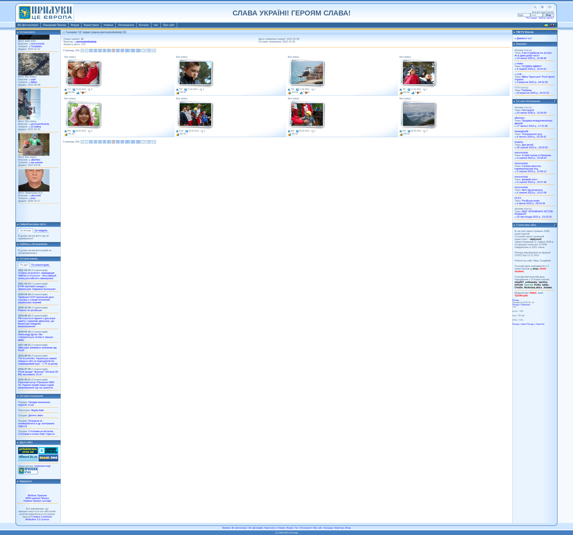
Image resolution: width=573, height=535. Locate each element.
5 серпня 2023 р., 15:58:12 (531, 171)
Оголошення (126, 25)
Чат (156, 25)
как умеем (37, 152)
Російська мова (530, 200)
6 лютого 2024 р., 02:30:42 (531, 136)
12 (138, 50)
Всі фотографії (256, 528)
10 (127, 50)
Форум (75, 25)
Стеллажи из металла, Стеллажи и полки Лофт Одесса (36, 432)
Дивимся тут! (524, 38)
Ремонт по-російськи (30, 310)
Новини (108, 25)
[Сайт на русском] (552, 26)
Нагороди (328, 528)
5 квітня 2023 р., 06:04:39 (531, 203)
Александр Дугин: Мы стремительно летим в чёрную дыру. (35, 337)
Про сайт (169, 25)
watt (33, 69)
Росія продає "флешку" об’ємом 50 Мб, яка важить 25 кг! (38, 373)
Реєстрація (531, 18)
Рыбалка (527, 90)
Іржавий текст (529, 179)
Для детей (527, 144)
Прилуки (226, 528)
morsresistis (521, 152)
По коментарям (40, 264)
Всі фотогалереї (28, 25)
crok (519, 74)
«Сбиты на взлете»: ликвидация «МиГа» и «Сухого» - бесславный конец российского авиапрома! (37, 276)
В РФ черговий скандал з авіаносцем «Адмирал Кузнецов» (37, 287)
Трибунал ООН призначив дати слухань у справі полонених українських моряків (36, 300)
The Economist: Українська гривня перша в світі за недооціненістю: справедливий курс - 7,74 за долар (38, 361)
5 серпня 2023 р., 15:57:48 (531, 182)
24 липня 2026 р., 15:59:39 (531, 112)
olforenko (520, 118)
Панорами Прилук (54, 25)
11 (133, 50)
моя (33, 188)
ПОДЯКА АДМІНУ (532, 66)
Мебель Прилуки (37, 495)
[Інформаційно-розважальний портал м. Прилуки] (28, 473)
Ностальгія (528, 110)
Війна (34, 72)
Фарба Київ (37, 410)
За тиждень (40, 230)
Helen (520, 63)
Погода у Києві (519, 324)
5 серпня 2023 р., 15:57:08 (531, 192)
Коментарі (339, 528)
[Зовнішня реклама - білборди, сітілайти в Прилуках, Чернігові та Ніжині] (28, 460)
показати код (42, 466)
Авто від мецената (532, 190)
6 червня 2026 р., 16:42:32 (531, 69)
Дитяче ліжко (35, 415)
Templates (36, 36)
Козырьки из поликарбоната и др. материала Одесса (36, 423)
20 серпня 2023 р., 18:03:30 (532, 147)
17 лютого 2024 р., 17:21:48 (532, 126)
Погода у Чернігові (535, 324)
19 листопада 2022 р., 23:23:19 (534, 216)
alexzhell (36, 185)
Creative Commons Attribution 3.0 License (38, 518)
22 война (36, 116)
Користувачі (91, 25)
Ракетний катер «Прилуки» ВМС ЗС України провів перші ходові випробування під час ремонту (36, 385)
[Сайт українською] (546, 26)
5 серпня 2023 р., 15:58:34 (531, 158)
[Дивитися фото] (33, 64)
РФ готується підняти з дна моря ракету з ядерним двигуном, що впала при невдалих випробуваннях (36, 322)
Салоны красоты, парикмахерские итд (528, 167)
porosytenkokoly (40, 114)
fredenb (519, 142)
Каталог (144, 25)
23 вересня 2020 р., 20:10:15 (533, 92)
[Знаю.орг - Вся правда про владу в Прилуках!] (48, 460)
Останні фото (27, 32)
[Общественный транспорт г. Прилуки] (28, 453)
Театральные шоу (532, 134)
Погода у (521, 305)
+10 (148, 50)
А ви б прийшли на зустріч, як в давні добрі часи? (533, 54)
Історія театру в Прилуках (536, 155)
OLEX (518, 198)
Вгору (348, 528)
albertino (35, 149)
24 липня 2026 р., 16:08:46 (531, 58)
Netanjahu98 (521, 131)
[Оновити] (554, 101)
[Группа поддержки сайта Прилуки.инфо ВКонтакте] (48, 453)
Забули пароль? (546, 18)
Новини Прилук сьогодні (37, 500)
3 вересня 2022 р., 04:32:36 (532, 82)
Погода (515, 300)
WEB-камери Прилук (37, 498)
